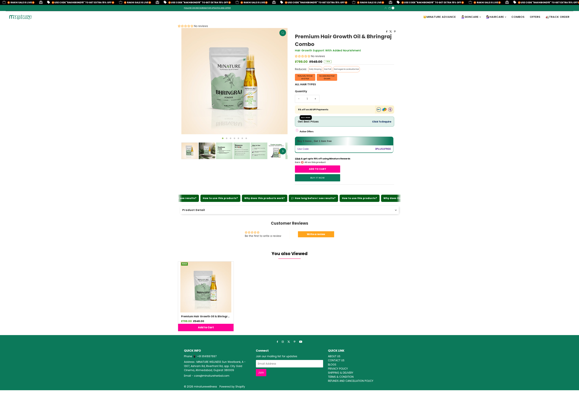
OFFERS (535, 17)
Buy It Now (317, 177)
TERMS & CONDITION (341, 377)
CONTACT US (336, 360)
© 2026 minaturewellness (200, 386)
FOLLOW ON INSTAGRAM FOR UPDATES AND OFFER (207, 7)
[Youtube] (300, 342)
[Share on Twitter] (390, 31)
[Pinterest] (294, 342)
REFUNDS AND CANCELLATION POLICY (350, 381)
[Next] (282, 151)
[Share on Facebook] (387, 31)
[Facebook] (277, 342)
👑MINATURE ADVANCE (439, 17)
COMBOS (518, 17)
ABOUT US (334, 356)
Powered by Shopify (232, 386)
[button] (186, 26)
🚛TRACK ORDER (558, 17)
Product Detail (193, 210)
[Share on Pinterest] (395, 31)
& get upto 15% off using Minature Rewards (322, 158)
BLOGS (332, 364)
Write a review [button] (316, 234)
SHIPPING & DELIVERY (340, 373)
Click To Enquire (381, 121)
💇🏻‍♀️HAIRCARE (495, 17)
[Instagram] (283, 342)
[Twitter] (289, 342)
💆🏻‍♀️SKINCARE (470, 17)
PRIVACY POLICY (338, 368)
